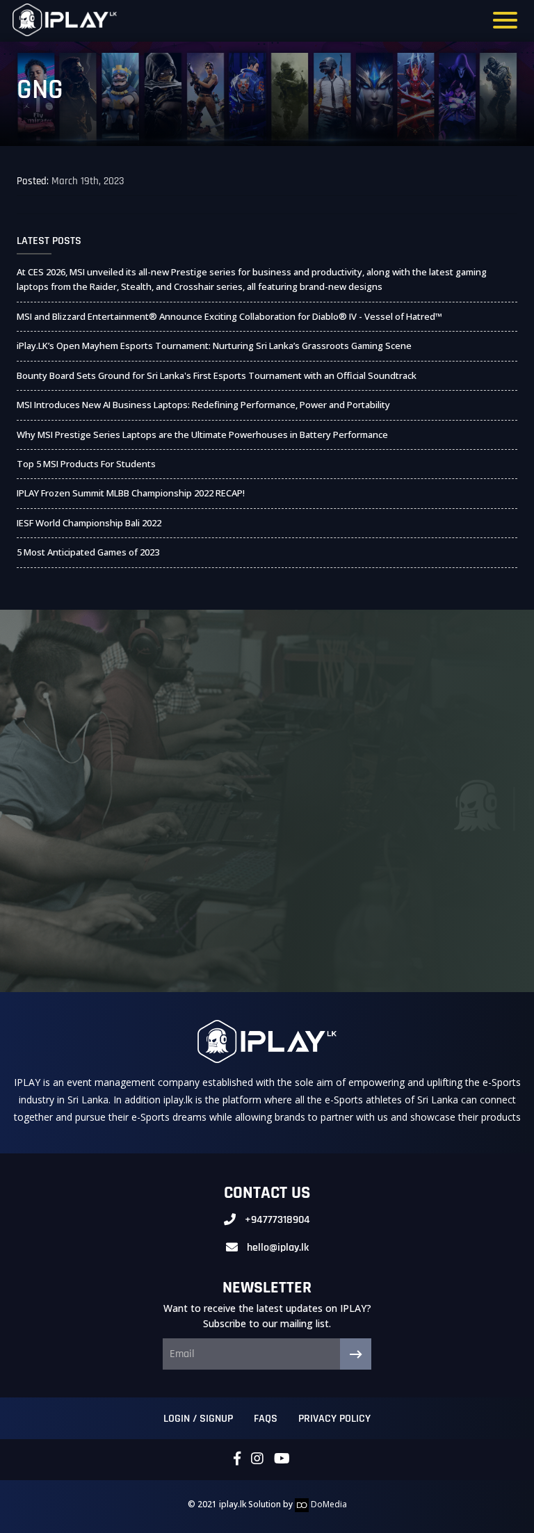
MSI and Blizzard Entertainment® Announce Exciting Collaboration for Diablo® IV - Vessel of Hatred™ (229, 316)
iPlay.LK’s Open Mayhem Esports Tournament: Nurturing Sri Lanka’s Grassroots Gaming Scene (214, 345)
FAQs (265, 1418)
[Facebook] (237, 1459)
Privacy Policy (334, 1418)
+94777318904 (277, 1219)
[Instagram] (257, 1459)
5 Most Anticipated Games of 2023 (88, 552)
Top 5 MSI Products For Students (86, 463)
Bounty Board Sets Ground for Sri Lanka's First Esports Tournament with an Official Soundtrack (216, 375)
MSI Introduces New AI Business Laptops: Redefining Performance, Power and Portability (203, 404)
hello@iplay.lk (278, 1247)
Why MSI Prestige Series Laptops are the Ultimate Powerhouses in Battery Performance (202, 434)
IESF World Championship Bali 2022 (89, 523)
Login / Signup (198, 1418)
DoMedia (328, 1504)
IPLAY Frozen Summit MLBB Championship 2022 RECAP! (131, 493)
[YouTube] (282, 1459)
